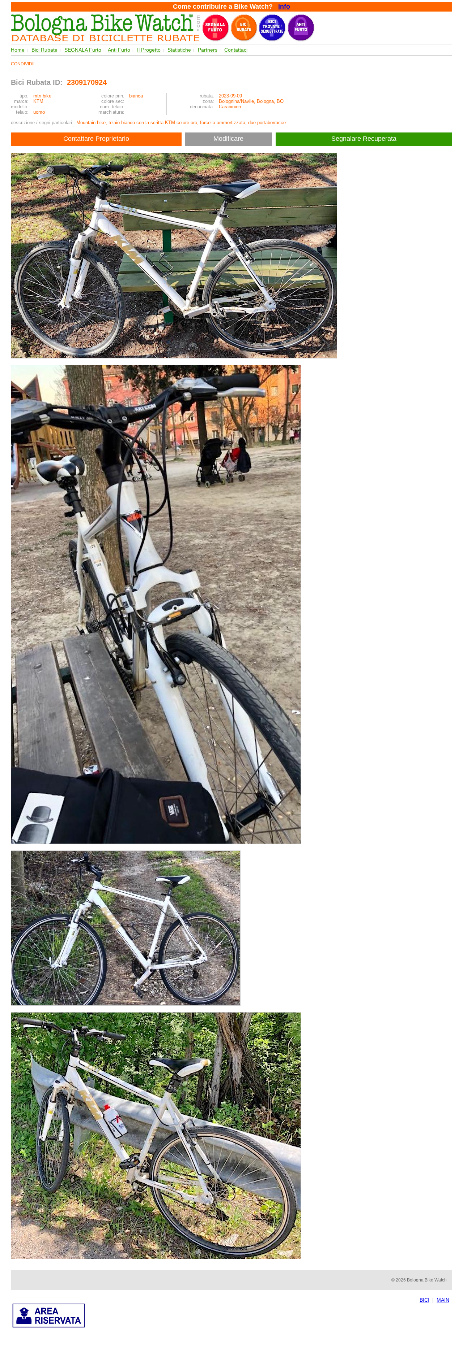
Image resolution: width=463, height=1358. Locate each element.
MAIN (443, 1300)
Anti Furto (119, 50)
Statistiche (179, 50)
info (284, 6)
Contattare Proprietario (96, 138)
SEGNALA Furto (82, 50)
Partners (207, 50)
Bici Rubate (44, 50)
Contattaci (235, 50)
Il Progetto (149, 50)
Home (18, 50)
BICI (424, 1300)
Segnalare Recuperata (364, 138)
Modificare (228, 138)
